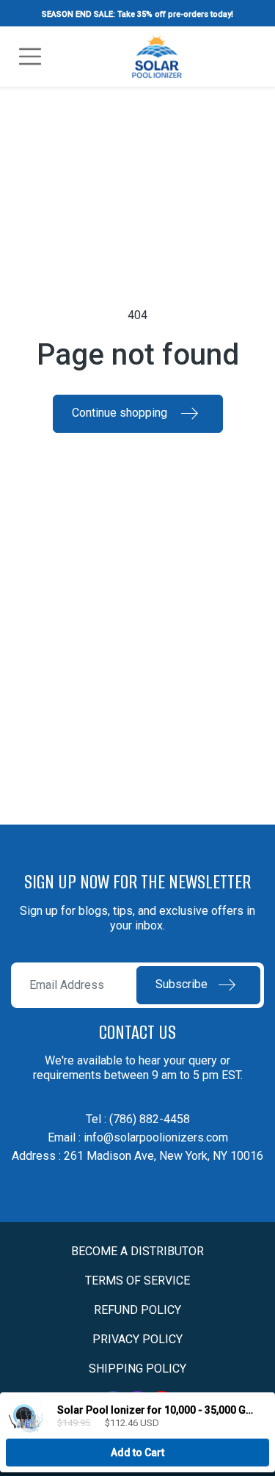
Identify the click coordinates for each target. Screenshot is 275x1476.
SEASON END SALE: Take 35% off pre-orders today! (137, 14)
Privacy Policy (137, 1339)
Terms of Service (137, 1280)
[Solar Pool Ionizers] (157, 55)
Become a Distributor (137, 1251)
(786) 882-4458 (149, 1119)
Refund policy (137, 1310)
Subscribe (181, 984)
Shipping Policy (137, 1368)
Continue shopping (121, 413)
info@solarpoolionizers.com (156, 1137)
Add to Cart (137, 1452)
